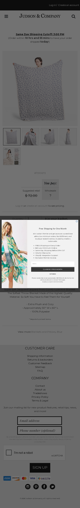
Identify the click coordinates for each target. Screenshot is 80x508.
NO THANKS (53, 274)
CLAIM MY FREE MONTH (52, 269)
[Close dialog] (77, 221)
